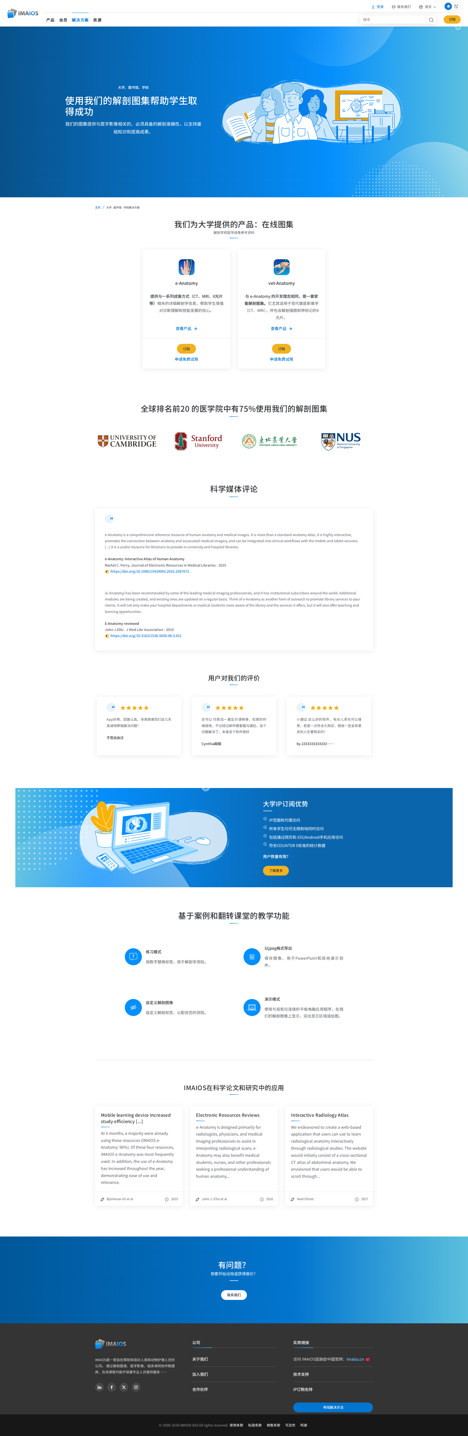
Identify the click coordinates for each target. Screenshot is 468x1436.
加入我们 (200, 1374)
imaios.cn (355, 1359)
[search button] (431, 19)
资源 (97, 20)
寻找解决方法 (333, 1407)
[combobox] (393, 19)
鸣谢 (303, 1425)
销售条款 (273, 1425)
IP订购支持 (302, 1389)
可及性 (290, 1425)
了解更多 (276, 870)
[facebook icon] (111, 1387)
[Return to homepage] (110, 1344)
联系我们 (404, 6)
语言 (428, 6)
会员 (63, 20)
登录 (380, 6)
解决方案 (80, 20)
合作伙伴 (200, 1389)
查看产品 (184, 328)
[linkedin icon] (99, 1387)
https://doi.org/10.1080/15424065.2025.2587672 (149, 571)
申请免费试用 (186, 359)
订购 (452, 19)
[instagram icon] (136, 1387)
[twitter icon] (123, 1387)
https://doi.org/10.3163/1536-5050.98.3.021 (146, 635)
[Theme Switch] (452, 6)
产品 (50, 20)
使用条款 (236, 1425)
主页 (97, 207)
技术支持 (301, 1374)
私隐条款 (255, 1425)
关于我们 (200, 1359)
